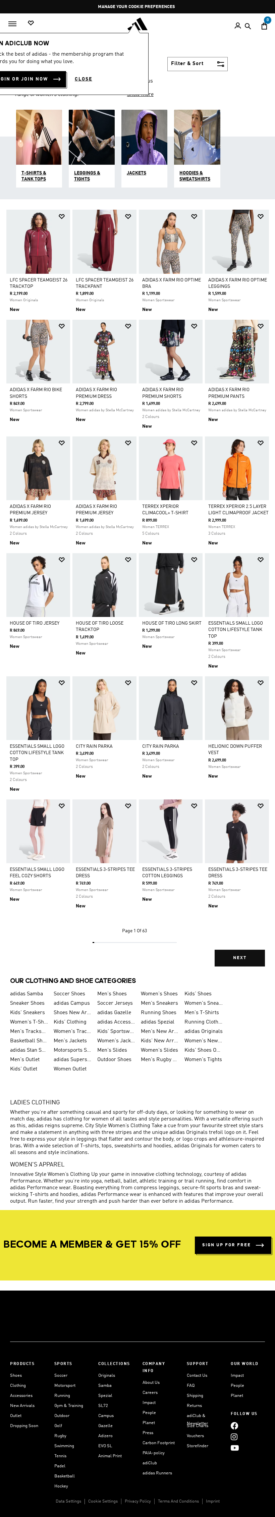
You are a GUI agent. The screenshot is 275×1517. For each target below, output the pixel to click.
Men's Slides (112, 1050)
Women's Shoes (159, 994)
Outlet (15, 1416)
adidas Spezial (157, 1022)
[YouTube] (235, 1448)
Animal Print (110, 1456)
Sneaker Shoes (27, 1003)
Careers (150, 1393)
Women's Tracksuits (73, 1031)
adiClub (150, 1463)
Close (83, 79)
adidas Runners (157, 1473)
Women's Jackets (116, 1041)
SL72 (103, 1406)
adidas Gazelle (114, 1012)
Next (239, 958)
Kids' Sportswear (116, 1031)
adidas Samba (26, 994)
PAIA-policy (154, 1453)
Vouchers (195, 1436)
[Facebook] (234, 1425)
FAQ (191, 1385)
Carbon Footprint (159, 1443)
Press (148, 1433)
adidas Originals (203, 1031)
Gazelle (105, 1426)
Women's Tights (203, 1059)
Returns (194, 1406)
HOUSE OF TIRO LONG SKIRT (172, 623)
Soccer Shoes (69, 994)
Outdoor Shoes (114, 1059)
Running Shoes (158, 1012)
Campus (106, 1416)
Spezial (105, 1396)
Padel (59, 1466)
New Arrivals (22, 1406)
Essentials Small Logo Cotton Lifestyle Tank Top (235, 629)
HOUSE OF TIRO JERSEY (34, 623)
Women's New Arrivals (203, 1041)
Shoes (16, 1375)
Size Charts (197, 1426)
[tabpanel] (137, 593)
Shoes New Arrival (73, 1012)
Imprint (213, 1501)
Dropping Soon (24, 1426)
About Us (151, 1382)
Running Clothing (203, 1022)
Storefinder (197, 1446)
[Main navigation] (12, 24)
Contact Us (197, 1375)
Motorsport (64, 1385)
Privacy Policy (138, 1501)
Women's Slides (159, 1050)
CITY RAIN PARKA (94, 746)
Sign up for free (226, 1245)
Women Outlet (70, 1069)
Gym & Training (68, 1406)
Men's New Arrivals (160, 1031)
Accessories (21, 1396)
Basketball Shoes (29, 1041)
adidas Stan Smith (29, 1050)
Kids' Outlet (23, 1069)
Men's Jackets (70, 1041)
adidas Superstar (73, 1059)
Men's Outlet (25, 1059)
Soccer (60, 1375)
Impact (149, 1403)
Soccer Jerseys (115, 1003)
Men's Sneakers (159, 1003)
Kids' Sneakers (27, 1012)
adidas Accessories (116, 1022)
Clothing (18, 1385)
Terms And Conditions (178, 1501)
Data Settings (68, 1501)
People (149, 1413)
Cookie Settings (103, 1501)
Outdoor (61, 1416)
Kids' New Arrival (160, 1041)
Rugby (60, 1436)
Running (62, 1396)
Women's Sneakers (203, 1003)
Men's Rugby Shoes (160, 1059)
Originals (106, 1375)
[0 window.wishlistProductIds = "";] (31, 23)
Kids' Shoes (198, 994)
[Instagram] (234, 1436)
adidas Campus (72, 1003)
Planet (149, 1423)
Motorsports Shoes (73, 1050)
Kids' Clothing (70, 1022)
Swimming (64, 1446)
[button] (61, 216)
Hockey (61, 1486)
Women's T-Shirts (29, 1022)
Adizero (105, 1436)
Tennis (60, 1456)
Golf (58, 1426)
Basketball (64, 1476)
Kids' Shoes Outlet (203, 1050)
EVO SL (105, 1446)
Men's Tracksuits (29, 1031)
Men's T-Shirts (201, 1012)
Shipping (195, 1396)
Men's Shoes (112, 994)
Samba (105, 1385)
